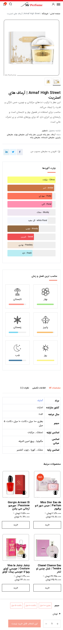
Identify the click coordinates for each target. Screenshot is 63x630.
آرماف (53, 134)
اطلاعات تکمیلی (39, 388)
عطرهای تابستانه (47, 137)
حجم (57, 605)
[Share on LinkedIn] (6, 152)
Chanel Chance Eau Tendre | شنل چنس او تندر (48, 568)
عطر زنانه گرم (31, 134)
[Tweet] (13, 152)
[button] (46, 151)
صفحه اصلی (55, 13)
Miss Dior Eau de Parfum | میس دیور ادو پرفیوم (48, 505)
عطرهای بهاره (19, 134)
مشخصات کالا (55, 388)
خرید (47, 524)
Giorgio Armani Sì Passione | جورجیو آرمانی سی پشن (19, 505)
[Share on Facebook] (20, 152)
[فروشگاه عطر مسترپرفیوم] (31, 4)
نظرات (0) (24, 388)
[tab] (55, 388)
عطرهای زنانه (35, 137)
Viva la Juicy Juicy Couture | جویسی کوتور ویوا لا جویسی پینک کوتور (16, 568)
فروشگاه (45, 13)
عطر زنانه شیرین (43, 134)
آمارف (40, 400)
